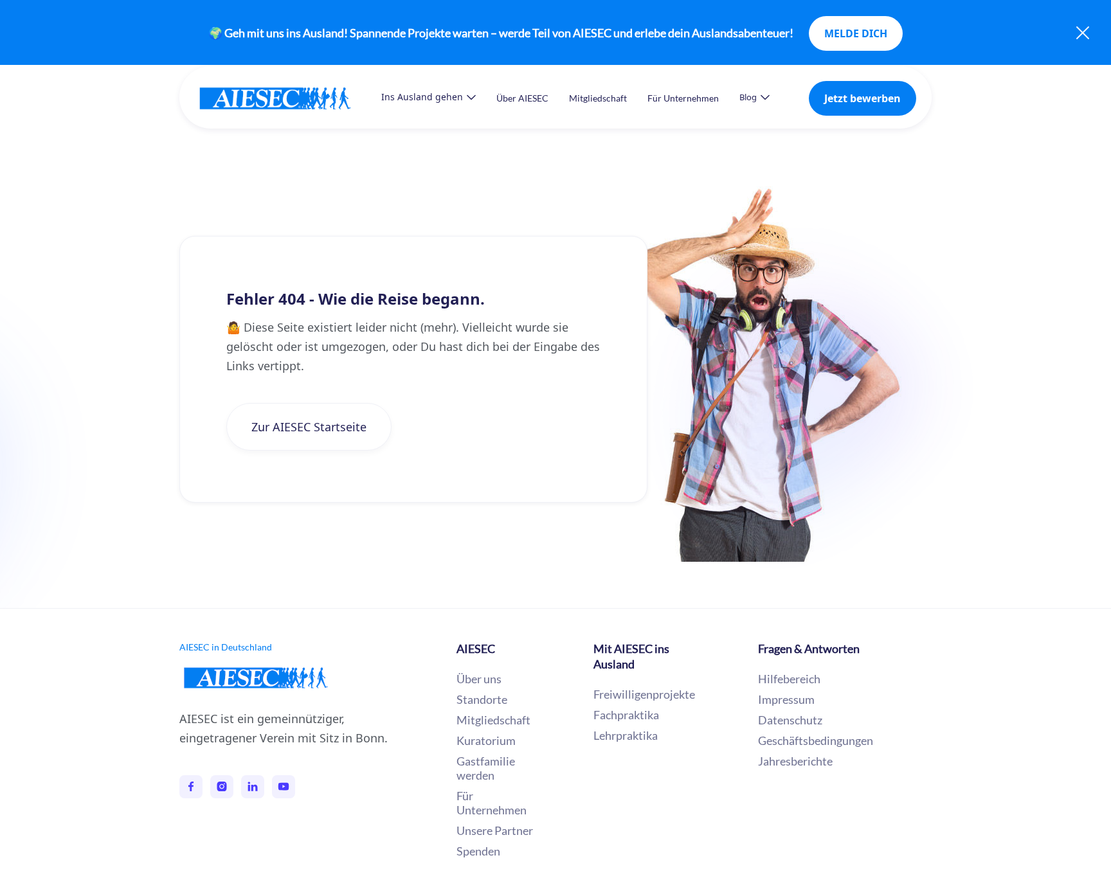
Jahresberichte (795, 761)
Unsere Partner (494, 830)
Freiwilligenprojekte (644, 694)
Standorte (481, 699)
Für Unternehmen (683, 98)
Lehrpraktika (625, 735)
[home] (288, 98)
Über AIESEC (522, 98)
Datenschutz (790, 720)
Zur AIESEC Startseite (308, 427)
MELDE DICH (855, 33)
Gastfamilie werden (485, 768)
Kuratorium (486, 740)
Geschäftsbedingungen (815, 740)
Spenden (478, 851)
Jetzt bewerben (862, 98)
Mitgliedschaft (598, 98)
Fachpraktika (626, 715)
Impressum (786, 699)
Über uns (478, 679)
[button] (428, 97)
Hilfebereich (789, 679)
